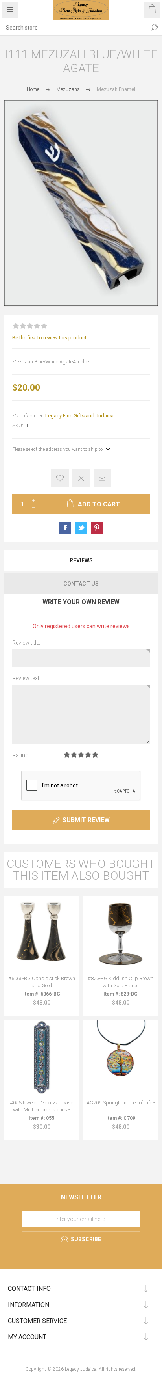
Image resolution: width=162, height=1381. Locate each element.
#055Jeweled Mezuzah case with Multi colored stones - (41, 1106)
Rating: (21, 755)
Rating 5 (95, 755)
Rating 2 (73, 755)
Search (154, 27)
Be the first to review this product (49, 338)
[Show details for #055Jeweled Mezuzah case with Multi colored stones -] (41, 1057)
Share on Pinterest (97, 528)
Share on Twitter (81, 528)
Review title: (26, 643)
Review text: (26, 678)
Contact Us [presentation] (81, 584)
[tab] (81, 560)
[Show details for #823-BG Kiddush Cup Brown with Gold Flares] (120, 933)
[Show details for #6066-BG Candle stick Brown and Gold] (41, 933)
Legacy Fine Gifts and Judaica (79, 416)
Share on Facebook (65, 528)
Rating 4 (88, 755)
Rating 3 (81, 755)
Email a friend (102, 478)
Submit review (86, 820)
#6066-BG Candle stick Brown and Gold (41, 981)
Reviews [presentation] (81, 560)
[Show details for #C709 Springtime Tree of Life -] (120, 1057)
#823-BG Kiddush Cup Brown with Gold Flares (120, 981)
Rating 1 (66, 755)
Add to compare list (81, 478)
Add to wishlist (60, 478)
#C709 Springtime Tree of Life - (121, 1103)
